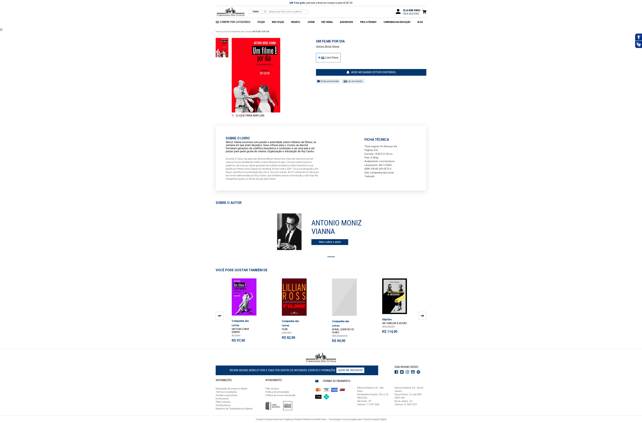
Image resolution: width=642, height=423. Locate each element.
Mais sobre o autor (330, 242)
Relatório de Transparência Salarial (234, 408)
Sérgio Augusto (388, 326)
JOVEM (310, 22)
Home (218, 31)
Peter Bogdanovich (340, 335)
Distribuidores (223, 405)
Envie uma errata (330, 81)
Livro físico (331, 57)
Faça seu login (411, 13)
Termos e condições (226, 392)
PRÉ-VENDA (327, 22)
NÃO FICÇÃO (278, 22)
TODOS (255, 12)
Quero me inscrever (350, 370)
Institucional (222, 398)
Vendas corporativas (226, 395)
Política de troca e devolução (280, 395)
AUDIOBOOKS (346, 22)
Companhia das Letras (240, 31)
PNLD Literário (223, 402)
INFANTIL (295, 22)
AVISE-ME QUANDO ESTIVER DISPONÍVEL (373, 72)
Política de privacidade (277, 392)
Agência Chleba (293, 419)
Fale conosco (272, 388)
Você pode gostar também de (242, 270)
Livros (225, 31)
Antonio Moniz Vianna (327, 46)
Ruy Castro (236, 335)
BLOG (420, 22)
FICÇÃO (261, 22)
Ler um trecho (355, 81)
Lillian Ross (286, 332)
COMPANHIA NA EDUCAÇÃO (397, 22)
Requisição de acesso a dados (231, 388)
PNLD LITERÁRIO (368, 22)
